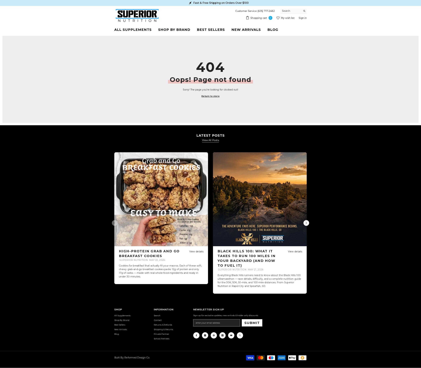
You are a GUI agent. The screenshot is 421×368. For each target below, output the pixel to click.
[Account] (303, 30)
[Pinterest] (214, 335)
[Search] (293, 11)
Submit (252, 323)
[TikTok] (222, 335)
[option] (161, 218)
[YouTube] (231, 335)
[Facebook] (196, 335)
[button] (306, 223)
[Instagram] (205, 335)
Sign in (303, 17)
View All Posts (210, 140)
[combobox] (291, 10)
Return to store (210, 96)
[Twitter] (240, 335)
